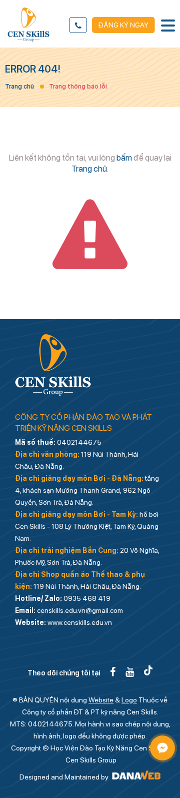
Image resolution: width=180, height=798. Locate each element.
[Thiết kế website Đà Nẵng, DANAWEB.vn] (135, 777)
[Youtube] (130, 672)
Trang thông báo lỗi (78, 86)
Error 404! (32, 69)
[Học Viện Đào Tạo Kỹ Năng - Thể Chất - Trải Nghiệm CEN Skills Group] (29, 24)
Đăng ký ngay (123, 25)
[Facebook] (113, 672)
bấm (124, 158)
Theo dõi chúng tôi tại (64, 673)
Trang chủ (19, 86)
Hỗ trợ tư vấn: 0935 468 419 (78, 25)
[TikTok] (148, 672)
